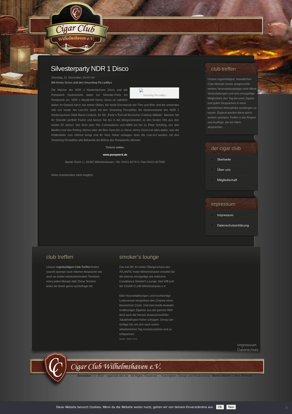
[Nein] (286, 407)
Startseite (224, 159)
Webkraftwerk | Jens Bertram (232, 375)
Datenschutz (248, 350)
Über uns (223, 169)
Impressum (225, 215)
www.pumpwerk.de (115, 154)
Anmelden (84, 375)
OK (220, 407)
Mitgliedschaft (227, 180)
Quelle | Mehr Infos (128, 339)
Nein (231, 407)
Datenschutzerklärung (233, 225)
